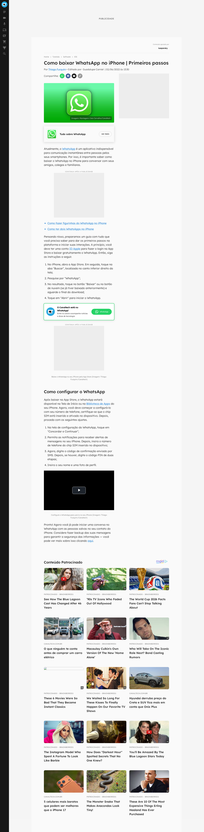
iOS (75, 57)
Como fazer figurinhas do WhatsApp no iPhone (76, 223)
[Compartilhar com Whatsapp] (62, 76)
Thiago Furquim (57, 69)
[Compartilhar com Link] (80, 76)
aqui (90, 540)
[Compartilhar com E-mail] (74, 76)
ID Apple (74, 248)
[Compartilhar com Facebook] (68, 76)
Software (67, 57)
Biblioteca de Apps (98, 403)
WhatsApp (68, 148)
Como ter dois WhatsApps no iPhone (70, 229)
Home (46, 57)
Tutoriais (56, 57)
